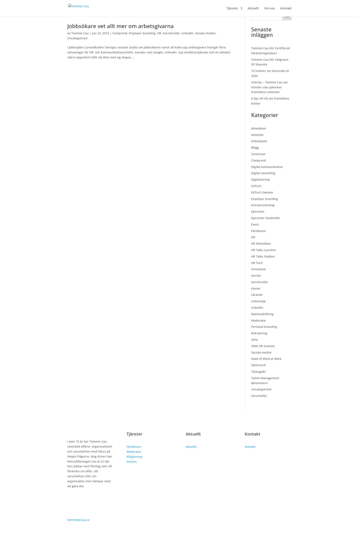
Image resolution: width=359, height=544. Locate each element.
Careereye (258, 154)
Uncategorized (77, 38)
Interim (132, 462)
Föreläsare (258, 231)
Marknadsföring (262, 314)
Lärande (257, 295)
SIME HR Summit (262, 346)
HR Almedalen (261, 243)
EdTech (256, 186)
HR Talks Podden (263, 256)
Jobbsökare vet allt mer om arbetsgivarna (120, 26)
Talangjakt (258, 372)
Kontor (256, 288)
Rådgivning (134, 457)
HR (159, 33)
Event (255, 224)
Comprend (119, 33)
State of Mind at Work (266, 359)
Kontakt (286, 8)
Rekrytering (259, 333)
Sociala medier (205, 33)
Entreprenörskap (263, 205)
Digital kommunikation (267, 167)
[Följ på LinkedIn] (70, 498)
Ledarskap (258, 301)
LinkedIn (187, 33)
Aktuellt (253, 8)
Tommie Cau (80, 33)
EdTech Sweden (262, 192)
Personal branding (264, 327)
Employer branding (142, 33)
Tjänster (232, 8)
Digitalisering (260, 179)
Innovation (258, 269)
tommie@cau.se (78, 520)
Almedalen (258, 128)
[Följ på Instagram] (79, 498)
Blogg (255, 147)
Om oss (269, 8)
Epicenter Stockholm (265, 218)
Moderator (258, 320)
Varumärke (259, 396)
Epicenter (257, 211)
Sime (254, 340)
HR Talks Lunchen (263, 250)
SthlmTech (258, 365)
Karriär (256, 276)
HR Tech (257, 263)
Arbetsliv (257, 135)
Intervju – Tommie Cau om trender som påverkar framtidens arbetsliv (269, 87)
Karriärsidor (171, 33)
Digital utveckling (263, 173)
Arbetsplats (259, 141)
